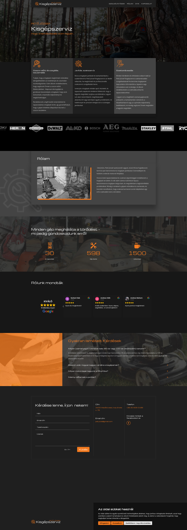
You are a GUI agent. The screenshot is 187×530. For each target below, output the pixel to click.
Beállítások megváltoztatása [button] (138, 523)
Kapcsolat (146, 3)
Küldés (83, 449)
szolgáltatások (117, 3)
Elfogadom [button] (104, 523)
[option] (10, 128)
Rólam (130, 3)
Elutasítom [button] (117, 523)
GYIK (137, 3)
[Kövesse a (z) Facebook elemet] (129, 423)
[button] (151, 306)
